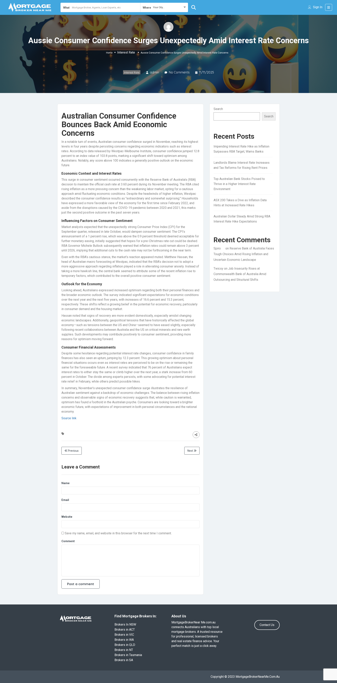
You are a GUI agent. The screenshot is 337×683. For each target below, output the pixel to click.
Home (109, 52)
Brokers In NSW (125, 624)
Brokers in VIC (124, 635)
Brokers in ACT (124, 629)
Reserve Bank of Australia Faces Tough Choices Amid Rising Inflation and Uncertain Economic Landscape (244, 254)
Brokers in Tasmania (128, 655)
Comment (68, 541)
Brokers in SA (123, 660)
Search (218, 109)
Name (65, 483)
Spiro (217, 248)
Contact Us (267, 625)
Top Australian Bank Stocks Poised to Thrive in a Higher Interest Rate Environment (239, 184)
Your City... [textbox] (158, 7)
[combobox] (164, 7)
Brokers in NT (123, 650)
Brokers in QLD (124, 645)
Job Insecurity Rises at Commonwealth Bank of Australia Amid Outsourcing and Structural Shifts (240, 274)
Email (65, 500)
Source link (68, 418)
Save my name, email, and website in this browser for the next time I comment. (118, 533)
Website (66, 517)
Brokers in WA (124, 640)
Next (190, 450)
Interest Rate (126, 52)
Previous (73, 450)
